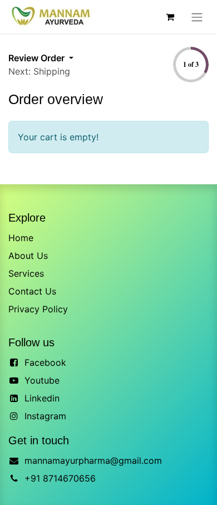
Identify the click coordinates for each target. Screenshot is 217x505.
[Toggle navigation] (197, 16)
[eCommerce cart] (170, 17)
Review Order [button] (37, 57)
